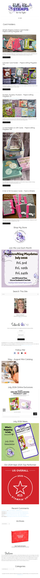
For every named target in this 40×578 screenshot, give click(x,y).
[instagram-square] (22, 353)
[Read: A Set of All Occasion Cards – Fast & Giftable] (20, 206)
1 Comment (4, 33)
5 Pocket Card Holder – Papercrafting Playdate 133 (20, 63)
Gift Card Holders (12, 98)
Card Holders (8, 33)
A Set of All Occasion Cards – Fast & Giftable (19, 191)
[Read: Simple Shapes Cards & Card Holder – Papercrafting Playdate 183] (20, 43)
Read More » (6, 57)
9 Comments (4, 131)
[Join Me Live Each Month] (20, 268)
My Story (20, 317)
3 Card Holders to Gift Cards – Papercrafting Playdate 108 (19, 128)
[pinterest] (18, 353)
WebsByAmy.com (20, 574)
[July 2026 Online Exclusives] (20, 403)
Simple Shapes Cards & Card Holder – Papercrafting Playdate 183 (16, 30)
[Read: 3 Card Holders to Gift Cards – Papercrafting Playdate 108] (17, 156)
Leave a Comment (5, 66)
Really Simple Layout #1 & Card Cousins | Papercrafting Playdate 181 (18, 516)
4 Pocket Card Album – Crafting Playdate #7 (15, 510)
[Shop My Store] (20, 236)
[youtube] (25, 353)
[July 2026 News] (20, 441)
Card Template (12, 33)
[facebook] (15, 353)
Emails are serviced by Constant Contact (26, 345)
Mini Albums (13, 66)
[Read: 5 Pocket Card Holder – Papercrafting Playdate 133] (20, 75)
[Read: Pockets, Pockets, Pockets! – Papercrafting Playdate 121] (20, 108)
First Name (21, 330)
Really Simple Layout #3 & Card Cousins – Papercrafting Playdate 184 (17, 513)
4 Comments (4, 98)
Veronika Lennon (4, 510)
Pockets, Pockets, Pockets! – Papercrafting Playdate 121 (18, 95)
